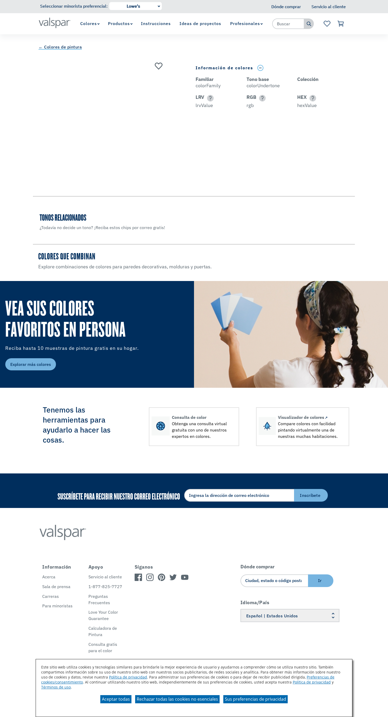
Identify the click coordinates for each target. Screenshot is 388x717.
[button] (209, 98)
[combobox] (288, 23)
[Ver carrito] (341, 23)
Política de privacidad (128, 677)
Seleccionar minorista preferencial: (74, 6)
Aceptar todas (116, 699)
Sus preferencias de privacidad (255, 699)
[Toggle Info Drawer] (260, 68)
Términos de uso (56, 687)
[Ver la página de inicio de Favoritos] (327, 23)
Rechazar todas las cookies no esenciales (177, 699)
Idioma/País (254, 602)
